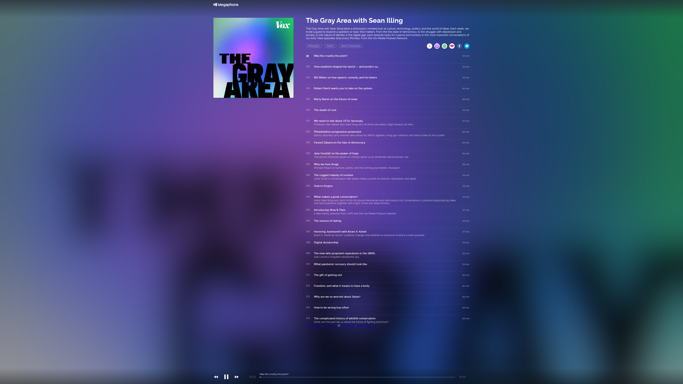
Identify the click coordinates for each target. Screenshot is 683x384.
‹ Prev (317, 325)
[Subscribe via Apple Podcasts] (438, 45)
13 (332, 325)
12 (328, 325)
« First (309, 325)
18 (349, 325)
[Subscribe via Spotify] (445, 45)
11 (325, 325)
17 (345, 325)
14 (335, 325)
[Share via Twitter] (467, 45)
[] (228, 369)
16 (342, 325)
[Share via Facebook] (460, 45)
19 (352, 325)
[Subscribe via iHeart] (453, 45)
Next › (361, 325)
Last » (369, 325)
